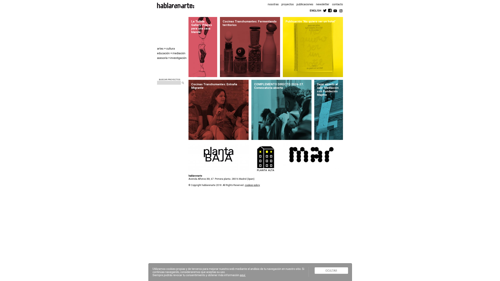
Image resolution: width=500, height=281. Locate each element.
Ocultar (331, 270)
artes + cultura (166, 48)
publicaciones (304, 4)
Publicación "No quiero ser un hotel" (311, 21)
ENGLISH (315, 10)
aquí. (243, 275)
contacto (337, 4)
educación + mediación (171, 53)
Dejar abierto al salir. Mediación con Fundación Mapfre (328, 90)
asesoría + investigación (172, 58)
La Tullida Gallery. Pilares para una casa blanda (201, 27)
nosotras (273, 4)
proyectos (287, 4)
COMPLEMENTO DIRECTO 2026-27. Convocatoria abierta (279, 86)
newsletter (322, 4)
